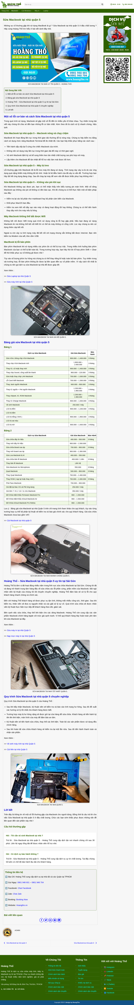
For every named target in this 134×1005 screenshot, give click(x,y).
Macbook (14, 11)
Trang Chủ (5, 11)
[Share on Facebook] (41, 920)
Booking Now (22, 899)
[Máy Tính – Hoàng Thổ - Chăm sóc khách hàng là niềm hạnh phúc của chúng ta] (11, 4)
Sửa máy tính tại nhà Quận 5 (19, 282)
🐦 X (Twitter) (109, 984)
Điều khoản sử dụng (56, 978)
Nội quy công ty (54, 983)
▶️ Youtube (108, 988)
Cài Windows (26, 11)
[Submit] (102, 4)
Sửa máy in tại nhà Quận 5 (19, 630)
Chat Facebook (24, 888)
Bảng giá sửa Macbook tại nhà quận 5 (24, 98)
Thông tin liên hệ (54, 966)
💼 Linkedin (108, 971)
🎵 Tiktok (107, 980)
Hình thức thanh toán (56, 970)
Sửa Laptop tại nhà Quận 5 (19, 276)
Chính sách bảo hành (56, 974)
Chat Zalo (17, 894)
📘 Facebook (109, 993)
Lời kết (10, 110)
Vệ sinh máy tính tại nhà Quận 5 (21, 744)
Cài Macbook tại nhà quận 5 (19, 520)
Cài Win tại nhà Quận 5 (17, 749)
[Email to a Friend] (50, 920)
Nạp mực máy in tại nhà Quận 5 (21, 636)
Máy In (37, 11)
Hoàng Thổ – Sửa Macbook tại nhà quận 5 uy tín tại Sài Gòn (33, 102)
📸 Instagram (109, 967)
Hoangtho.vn (21, 905)
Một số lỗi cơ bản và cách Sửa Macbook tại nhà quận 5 (31, 94)
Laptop (45, 11)
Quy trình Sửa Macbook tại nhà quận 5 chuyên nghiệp (30, 106)
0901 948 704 (38, 882)
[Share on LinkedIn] (59, 920)
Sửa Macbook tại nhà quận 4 (16, 943)
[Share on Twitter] (46, 920)
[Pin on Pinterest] (55, 920)
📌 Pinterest (108, 976)
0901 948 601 (23, 882)
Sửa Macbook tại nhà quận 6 (84, 943)
